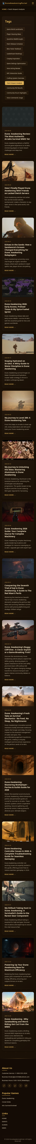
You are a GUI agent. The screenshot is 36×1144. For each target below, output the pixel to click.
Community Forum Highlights (17, 93)
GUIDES (4, 1125)
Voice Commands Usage (15, 98)
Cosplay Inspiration (13, 59)
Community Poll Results (15, 88)
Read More (10, 154)
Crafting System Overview (15, 78)
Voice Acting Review (13, 68)
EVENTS (4, 1122)
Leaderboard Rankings (14, 54)
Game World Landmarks (15, 29)
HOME (4, 9)
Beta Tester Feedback (14, 49)
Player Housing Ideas (14, 34)
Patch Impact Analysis (14, 83)
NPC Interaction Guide (14, 73)
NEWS (4, 1128)
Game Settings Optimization (16, 63)
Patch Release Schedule (15, 44)
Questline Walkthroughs (15, 39)
